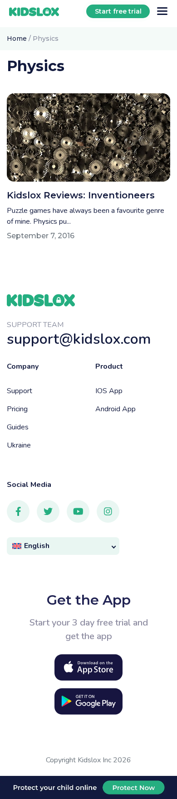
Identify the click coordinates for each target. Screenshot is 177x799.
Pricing (17, 409)
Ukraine (19, 445)
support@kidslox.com (79, 339)
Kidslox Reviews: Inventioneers (81, 195)
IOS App (109, 391)
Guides (18, 427)
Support (19, 391)
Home (17, 38)
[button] (63, 546)
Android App (115, 409)
